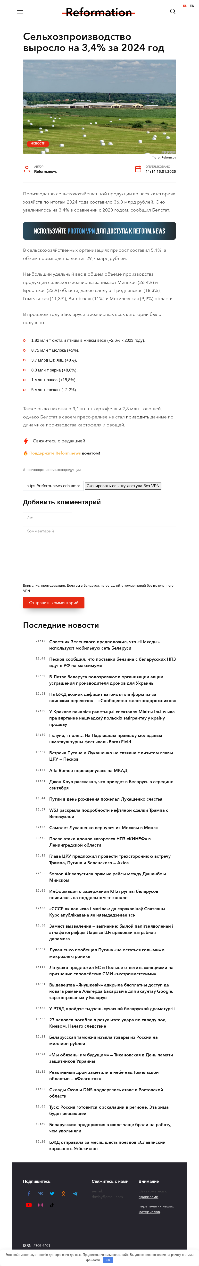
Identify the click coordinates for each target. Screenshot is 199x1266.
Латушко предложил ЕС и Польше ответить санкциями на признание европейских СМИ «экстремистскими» (111, 970)
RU (185, 6)
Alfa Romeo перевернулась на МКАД (88, 770)
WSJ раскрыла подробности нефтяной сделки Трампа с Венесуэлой (108, 813)
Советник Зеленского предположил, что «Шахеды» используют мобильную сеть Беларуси (104, 645)
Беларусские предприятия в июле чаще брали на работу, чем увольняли (110, 1127)
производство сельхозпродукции (53, 470)
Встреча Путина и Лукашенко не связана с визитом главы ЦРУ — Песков (111, 756)
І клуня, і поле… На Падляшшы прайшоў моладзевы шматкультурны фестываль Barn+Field (105, 738)
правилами (148, 1197)
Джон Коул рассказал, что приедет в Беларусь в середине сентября (111, 784)
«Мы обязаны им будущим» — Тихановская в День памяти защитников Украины (111, 1058)
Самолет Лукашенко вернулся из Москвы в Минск (103, 827)
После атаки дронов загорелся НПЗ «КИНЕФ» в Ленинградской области (100, 842)
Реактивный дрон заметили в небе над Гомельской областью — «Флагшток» (104, 1075)
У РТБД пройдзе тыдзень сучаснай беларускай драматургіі (112, 1008)
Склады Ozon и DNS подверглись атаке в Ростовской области (106, 1093)
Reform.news (45, 171)
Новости (38, 143)
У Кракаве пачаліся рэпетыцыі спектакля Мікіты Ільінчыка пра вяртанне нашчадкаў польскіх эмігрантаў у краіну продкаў (112, 718)
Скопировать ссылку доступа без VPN (123, 486)
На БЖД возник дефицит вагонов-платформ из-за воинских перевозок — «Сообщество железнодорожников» (112, 697)
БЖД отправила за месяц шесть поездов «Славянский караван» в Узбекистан (107, 1145)
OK (108, 1260)
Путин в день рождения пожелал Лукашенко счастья (105, 799)
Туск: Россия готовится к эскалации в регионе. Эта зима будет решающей (109, 1110)
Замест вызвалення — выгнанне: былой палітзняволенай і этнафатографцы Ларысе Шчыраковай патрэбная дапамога (111, 932)
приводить (137, 417)
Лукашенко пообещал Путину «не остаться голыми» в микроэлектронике (107, 953)
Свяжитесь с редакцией (59, 441)
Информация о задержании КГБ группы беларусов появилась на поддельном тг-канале (103, 894)
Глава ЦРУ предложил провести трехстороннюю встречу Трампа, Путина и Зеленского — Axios (110, 859)
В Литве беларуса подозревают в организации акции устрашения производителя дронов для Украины (106, 680)
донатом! (91, 453)
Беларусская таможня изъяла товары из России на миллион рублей (103, 1040)
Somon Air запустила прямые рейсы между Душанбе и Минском (107, 877)
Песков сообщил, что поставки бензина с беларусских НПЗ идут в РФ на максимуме (112, 662)
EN (192, 6)
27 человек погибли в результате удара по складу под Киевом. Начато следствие (107, 1023)
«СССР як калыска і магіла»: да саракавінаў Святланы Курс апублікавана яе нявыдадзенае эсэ (107, 911)
